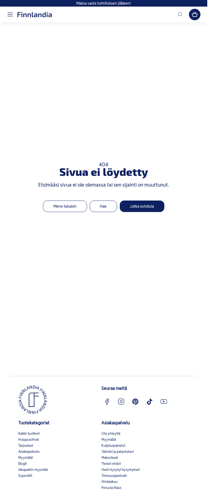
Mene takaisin (65, 206)
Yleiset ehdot (111, 464)
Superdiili (25, 476)
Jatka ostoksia (142, 206)
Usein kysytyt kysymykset (120, 470)
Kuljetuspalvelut (113, 445)
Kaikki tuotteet (29, 433)
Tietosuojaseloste (114, 476)
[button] (10, 14)
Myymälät (25, 458)
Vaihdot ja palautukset (117, 451)
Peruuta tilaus (111, 488)
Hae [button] (103, 206)
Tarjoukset (25, 445)
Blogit (22, 464)
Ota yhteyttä (110, 433)
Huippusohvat (28, 439)
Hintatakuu (109, 482)
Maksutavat (109, 458)
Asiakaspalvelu (29, 451)
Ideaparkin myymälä (33, 470)
